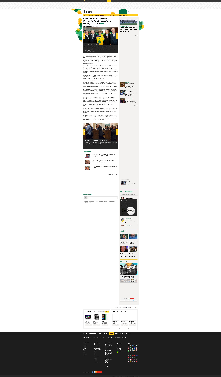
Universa (116, 0)
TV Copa (114, 15)
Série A (129, 343)
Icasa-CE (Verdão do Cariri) (137, 357)
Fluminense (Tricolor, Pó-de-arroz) (131, 349)
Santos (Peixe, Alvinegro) (131, 351)
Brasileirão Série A (108, 344)
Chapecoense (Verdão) (137, 345)
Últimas (85, 15)
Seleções (97, 15)
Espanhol (106, 361)
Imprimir (109, 174)
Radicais (84, 351)
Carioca (95, 359)
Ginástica (84, 348)
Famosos (121, 0)
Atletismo (84, 343)
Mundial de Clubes (108, 355)
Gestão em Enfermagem (126, 328)
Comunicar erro (114, 174)
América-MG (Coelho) (131, 356)
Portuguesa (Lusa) (129, 361)
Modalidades (86, 342)
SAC (96, 0)
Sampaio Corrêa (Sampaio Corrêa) (131, 361)
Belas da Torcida (97, 348)
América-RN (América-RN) (133, 356)
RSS (96, 372)
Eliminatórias (119, 348)
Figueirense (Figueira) (137, 347)
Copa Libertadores (108, 354)
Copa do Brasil (110, 337)
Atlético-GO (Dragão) (135, 356)
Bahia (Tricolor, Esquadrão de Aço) (133, 345)
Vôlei (84, 355)
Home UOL (85, 333)
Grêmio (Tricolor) (135, 349)
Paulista (95, 358)
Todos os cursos (133, 311)
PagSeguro (132, 0)
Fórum (95, 350)
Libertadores (99, 337)
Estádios (102, 15)
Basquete (84, 344)
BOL (128, 0)
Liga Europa (107, 358)
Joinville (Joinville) (129, 359)
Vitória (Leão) (137, 351)
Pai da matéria (119, 15)
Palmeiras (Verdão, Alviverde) (129, 351)
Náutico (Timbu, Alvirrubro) (131, 359)
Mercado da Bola (118, 337)
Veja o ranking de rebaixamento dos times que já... (130, 221)
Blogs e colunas (126, 192)
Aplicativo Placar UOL (98, 349)
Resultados (96, 344)
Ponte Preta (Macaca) (137, 359)
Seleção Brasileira (122, 351)
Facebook (93, 372)
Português (107, 366)
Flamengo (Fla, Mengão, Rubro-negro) (129, 349)
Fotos (95, 352)
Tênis (84, 352)
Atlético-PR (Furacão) (131, 345)
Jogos (121, 333)
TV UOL (124, 0)
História (127, 15)
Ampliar (114, 28)
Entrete (112, 0)
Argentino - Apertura (108, 359)
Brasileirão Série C (108, 346)
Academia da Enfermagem (116, 328)
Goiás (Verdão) (133, 349)
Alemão (106, 360)
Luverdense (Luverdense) (135, 357)
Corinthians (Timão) (129, 347)
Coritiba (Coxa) (131, 347)
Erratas (129, 307)
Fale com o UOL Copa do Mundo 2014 (120, 307)
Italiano (106, 365)
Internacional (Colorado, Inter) (137, 349)
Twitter (94, 372)
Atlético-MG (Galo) (129, 345)
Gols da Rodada (97, 347)
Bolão (124, 15)
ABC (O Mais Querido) (129, 356)
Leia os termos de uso (87, 202)
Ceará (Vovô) (133, 357)
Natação (84, 350)
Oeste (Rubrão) (133, 359)
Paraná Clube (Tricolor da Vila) (135, 359)
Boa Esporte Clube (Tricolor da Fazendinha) (129, 357)
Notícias (104, 0)
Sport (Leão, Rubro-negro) (135, 351)
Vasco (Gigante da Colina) (135, 361)
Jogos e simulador (120, 344)
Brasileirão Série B (108, 345)
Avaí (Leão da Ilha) (137, 356)
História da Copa (119, 349)
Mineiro (95, 360)
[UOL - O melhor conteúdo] (85, 1)
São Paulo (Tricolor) (133, 351)
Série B (129, 353)
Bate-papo (100, 0)
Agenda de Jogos (97, 343)
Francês (106, 362)
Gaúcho (95, 361)
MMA (84, 349)
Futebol (84, 347)
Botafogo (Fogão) (135, 345)
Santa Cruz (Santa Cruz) (133, 361)
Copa (89, 12)
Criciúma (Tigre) (133, 347)
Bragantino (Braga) (131, 357)
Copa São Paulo (108, 350)
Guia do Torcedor (108, 15)
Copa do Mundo (125, 337)
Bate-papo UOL (127, 333)
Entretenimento (93, 333)
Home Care (132, 328)
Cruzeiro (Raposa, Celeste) (135, 347)
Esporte (108, 0)
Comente (102, 23)
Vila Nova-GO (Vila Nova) (137, 361)
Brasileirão (105, 337)
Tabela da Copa (91, 15)
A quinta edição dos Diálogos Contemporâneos (130, 199)
